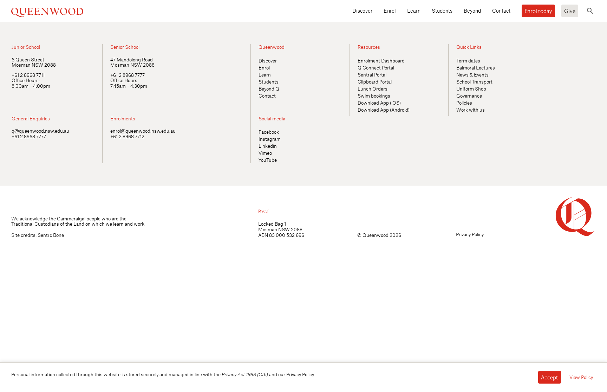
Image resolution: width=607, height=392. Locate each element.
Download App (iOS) (379, 103)
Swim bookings (374, 96)
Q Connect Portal (376, 68)
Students (442, 10)
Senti (43, 235)
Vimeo (265, 153)
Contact (501, 10)
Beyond (472, 10)
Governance (469, 96)
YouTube (268, 160)
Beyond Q (269, 89)
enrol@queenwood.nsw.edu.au (143, 131)
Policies (464, 103)
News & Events (472, 75)
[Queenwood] (81, 10)
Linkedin (268, 146)
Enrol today (538, 10)
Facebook (269, 132)
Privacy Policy (470, 234)
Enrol (390, 10)
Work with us (470, 110)
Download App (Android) (384, 110)
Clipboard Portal (375, 82)
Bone (58, 235)
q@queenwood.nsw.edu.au (40, 131)
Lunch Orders (372, 89)
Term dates (468, 61)
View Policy (581, 377)
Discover (362, 10)
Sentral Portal (372, 75)
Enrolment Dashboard (381, 61)
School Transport (474, 82)
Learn (413, 10)
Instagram (270, 139)
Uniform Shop (471, 89)
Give (569, 10)
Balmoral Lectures (475, 68)
